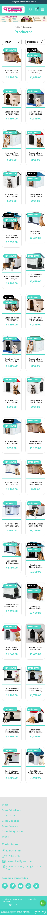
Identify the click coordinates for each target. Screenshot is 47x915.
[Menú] (42, 9)
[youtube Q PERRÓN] (21, 886)
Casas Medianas (10, 820)
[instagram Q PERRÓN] (5, 886)
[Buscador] (30, 9)
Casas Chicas (8, 815)
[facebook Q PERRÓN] (13, 886)
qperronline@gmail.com (19, 861)
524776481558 (14, 850)
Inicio (18, 27)
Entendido (40, 912)
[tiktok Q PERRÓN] (28, 886)
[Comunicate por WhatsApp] (43, 903)
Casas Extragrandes (12, 831)
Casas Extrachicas (11, 810)
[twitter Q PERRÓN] (36, 886)
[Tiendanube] (10, 905)
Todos (5, 836)
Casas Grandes (9, 826)
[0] (36, 10)
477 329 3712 (13, 856)
